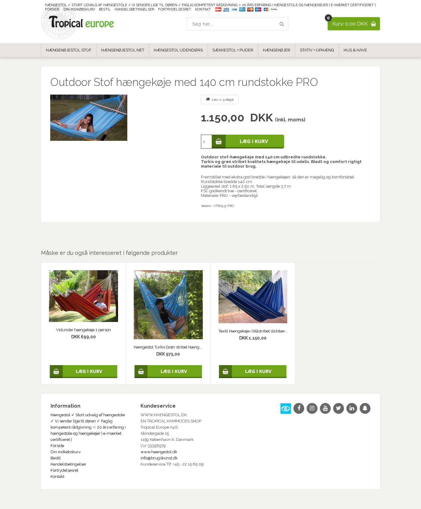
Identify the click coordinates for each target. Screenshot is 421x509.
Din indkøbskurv (79, 9)
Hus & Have (355, 50)
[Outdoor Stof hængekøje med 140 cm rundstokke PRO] (120, 118)
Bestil (105, 9)
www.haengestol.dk (159, 452)
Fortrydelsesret (174, 9)
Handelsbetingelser (134, 9)
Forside (52, 9)
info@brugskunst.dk (159, 458)
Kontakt (203, 9)
